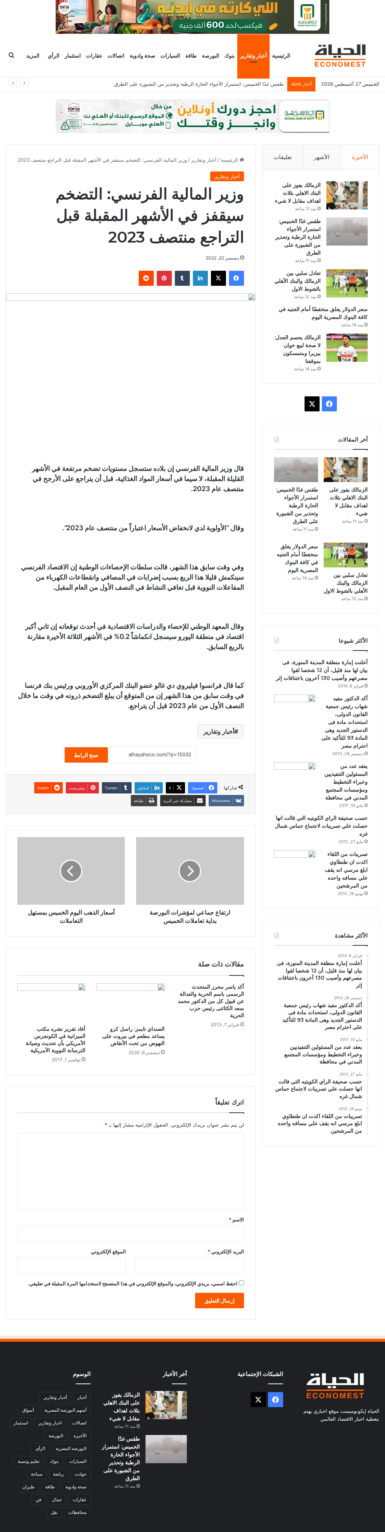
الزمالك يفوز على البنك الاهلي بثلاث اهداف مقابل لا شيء (298, 193)
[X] (218, 278)
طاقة (191, 55)
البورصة (210, 55)
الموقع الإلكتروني (108, 1251)
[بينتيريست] (164, 278)
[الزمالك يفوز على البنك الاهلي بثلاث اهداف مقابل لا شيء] (347, 195)
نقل (54, 1512)
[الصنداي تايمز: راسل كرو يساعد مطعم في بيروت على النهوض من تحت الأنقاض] (131, 1002)
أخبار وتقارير (253, 55)
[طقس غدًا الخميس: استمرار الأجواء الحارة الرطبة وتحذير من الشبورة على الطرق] (347, 231)
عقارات (94, 55)
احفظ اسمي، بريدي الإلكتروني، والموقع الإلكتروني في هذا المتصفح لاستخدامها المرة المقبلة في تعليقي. (133, 1283)
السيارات (170, 55)
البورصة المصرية (71, 1448)
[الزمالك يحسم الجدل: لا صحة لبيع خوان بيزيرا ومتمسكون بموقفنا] (347, 348)
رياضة (58, 1474)
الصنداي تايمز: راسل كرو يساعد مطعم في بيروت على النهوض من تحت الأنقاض (133, 1036)
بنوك (229, 55)
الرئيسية (281, 55)
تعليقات (283, 157)
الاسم (236, 1219)
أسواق (28, 1410)
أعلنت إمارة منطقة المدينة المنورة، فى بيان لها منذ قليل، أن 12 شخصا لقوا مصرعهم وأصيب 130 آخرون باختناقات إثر (322, 670)
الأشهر (321, 157)
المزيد (32, 55)
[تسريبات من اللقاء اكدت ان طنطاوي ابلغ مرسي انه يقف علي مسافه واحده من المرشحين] (294, 864)
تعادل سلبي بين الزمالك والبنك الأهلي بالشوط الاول (230, 84)
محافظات (77, 1512)
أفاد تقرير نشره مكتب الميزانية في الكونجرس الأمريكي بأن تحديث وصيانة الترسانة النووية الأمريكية (55, 1039)
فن (38, 1499)
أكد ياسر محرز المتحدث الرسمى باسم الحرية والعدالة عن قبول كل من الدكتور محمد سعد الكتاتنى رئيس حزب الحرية (211, 1001)
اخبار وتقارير (50, 1423)
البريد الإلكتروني (226, 1251)
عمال (57, 1499)
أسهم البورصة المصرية (65, 1410)
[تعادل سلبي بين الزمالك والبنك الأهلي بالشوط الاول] (347, 283)
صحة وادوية (142, 55)
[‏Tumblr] (182, 278)
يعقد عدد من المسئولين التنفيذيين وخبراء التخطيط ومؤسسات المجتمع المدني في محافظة (346, 782)
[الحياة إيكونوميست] (341, 55)
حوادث (80, 1474)
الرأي (53, 55)
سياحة (36, 1474)
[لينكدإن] (200, 278)
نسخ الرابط (86, 755)
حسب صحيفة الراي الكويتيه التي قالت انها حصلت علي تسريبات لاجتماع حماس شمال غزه (321, 826)
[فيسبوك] (236, 278)
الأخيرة (360, 157)
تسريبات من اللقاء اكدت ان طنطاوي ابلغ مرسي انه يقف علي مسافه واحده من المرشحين (346, 870)
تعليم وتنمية (28, 1461)
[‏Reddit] (146, 278)
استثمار (73, 55)
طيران (28, 1487)
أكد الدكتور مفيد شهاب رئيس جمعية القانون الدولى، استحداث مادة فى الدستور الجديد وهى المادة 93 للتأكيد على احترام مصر (344, 722)
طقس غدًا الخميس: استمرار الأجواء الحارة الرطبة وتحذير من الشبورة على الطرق (298, 237)
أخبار (81, 1397)
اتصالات (116, 55)
